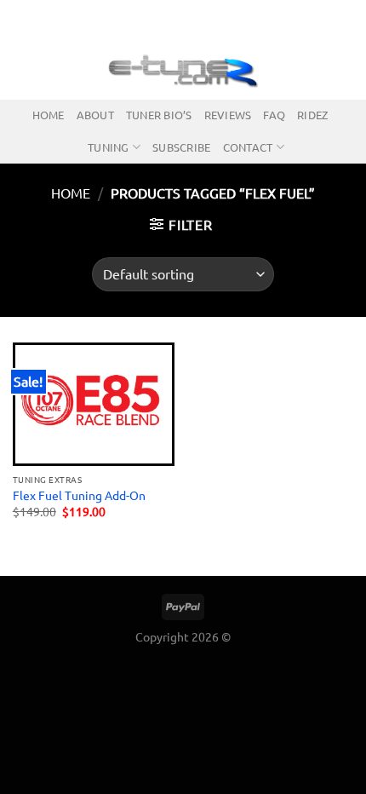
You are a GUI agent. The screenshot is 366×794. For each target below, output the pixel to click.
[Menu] (23, 69)
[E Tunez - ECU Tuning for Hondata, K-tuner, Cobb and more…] (183, 70)
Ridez (312, 114)
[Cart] (344, 70)
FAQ (274, 114)
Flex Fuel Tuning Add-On (79, 495)
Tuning (108, 147)
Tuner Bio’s (159, 114)
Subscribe (181, 147)
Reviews (228, 114)
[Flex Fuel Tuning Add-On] (93, 404)
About (95, 114)
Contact (248, 147)
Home (48, 114)
